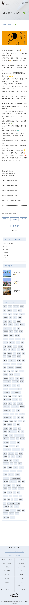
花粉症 (18, 510)
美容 (14, 328)
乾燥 (11, 428)
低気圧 (11, 421)
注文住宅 (13, 438)
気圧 (10, 396)
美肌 (23, 339)
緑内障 (20, 331)
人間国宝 (21, 467)
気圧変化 (6, 421)
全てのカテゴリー (8, 243)
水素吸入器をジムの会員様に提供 (11, 200)
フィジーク (19, 403)
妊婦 (5, 367)
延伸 (11, 496)
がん (5, 310)
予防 (14, 321)
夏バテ (15, 428)
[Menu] (26, 3)
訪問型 (5, 431)
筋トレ (10, 403)
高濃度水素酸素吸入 (16, 392)
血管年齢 (6, 389)
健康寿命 (6, 335)
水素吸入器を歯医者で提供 (9, 195)
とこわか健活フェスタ (15, 478)
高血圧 (18, 321)
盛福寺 (19, 463)
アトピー (22, 324)
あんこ (20, 453)
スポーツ (16, 389)
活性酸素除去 (18, 367)
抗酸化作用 (16, 306)
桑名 (23, 360)
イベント (15, 496)
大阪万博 (6, 460)
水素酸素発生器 (12, 360)
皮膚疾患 (16, 324)
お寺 (15, 463)
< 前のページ (5, 219)
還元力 (11, 374)
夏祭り (11, 435)
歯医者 (14, 213)
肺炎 (11, 317)
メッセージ (13, 442)
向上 (22, 449)
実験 (22, 342)
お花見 (16, 499)
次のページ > (23, 219)
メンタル (10, 492)
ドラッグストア (7, 410)
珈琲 (5, 492)
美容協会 (17, 474)
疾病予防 (17, 335)
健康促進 (13, 349)
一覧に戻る (14, 219)
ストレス (6, 513)
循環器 (5, 321)
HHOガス (6, 342)
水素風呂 (12, 339)
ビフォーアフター (8, 328)
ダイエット (6, 517)
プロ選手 (13, 364)
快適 (14, 424)
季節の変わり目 (13, 481)
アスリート (12, 446)
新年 (18, 492)
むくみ (19, 421)
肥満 (14, 353)
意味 (5, 371)
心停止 (19, 317)
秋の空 (13, 456)
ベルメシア (11, 474)
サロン (15, 346)
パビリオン (16, 460)
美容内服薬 (15, 399)
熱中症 (10, 321)
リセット (6, 496)
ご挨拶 (21, 378)
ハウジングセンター (19, 435)
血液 (5, 353)
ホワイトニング (15, 406)
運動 (22, 349)
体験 (10, 488)
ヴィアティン (7, 392)
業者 (12, 506)
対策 (23, 481)
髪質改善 (20, 346)
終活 (14, 492)
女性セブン (13, 471)
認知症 (18, 353)
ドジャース (6, 478)
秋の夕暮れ (18, 456)
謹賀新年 (12, 378)
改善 (9, 499)
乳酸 (14, 403)
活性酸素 (12, 513)
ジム (17, 213)
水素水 (15, 310)
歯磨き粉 (22, 406)
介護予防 (6, 339)
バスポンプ (17, 339)
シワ (14, 410)
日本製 (5, 306)
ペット (5, 349)
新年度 (20, 499)
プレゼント (6, 442)
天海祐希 (15, 467)
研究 (5, 346)
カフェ (14, 356)
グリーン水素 (15, 381)
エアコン (10, 424)
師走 (16, 371)
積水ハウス (6, 438)
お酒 (22, 431)
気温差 (5, 456)
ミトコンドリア (7, 381)
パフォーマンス (15, 449)
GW (4, 503)
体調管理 (14, 488)
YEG (20, 496)
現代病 (19, 396)
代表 (13, 371)
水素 (23, 353)
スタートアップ (7, 385)
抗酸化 (10, 306)
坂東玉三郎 (6, 471)
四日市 (18, 356)
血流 (5, 499)
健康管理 (18, 485)
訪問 (18, 442)
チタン (18, 342)
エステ (3, 213)
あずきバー (11, 453)
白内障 (16, 331)
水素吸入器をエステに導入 (9, 181)
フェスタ (6, 481)
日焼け (17, 410)
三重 (21, 389)
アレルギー (13, 510)
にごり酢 (14, 396)
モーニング (20, 488)
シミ (20, 399)
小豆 (16, 453)
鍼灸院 (10, 213)
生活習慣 (10, 310)
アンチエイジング (12, 431)
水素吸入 (15, 314)
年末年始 (21, 371)
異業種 (14, 385)
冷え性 (16, 513)
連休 (19, 503)
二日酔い (6, 435)
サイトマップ (21, 589)
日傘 (14, 417)
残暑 (17, 438)
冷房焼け (6, 428)
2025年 (16, 378)
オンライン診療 (7, 399)
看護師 (21, 306)
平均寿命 (12, 335)
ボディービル (7, 406)
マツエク (16, 506)
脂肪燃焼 (10, 353)
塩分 (18, 417)
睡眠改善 (19, 364)
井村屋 (5, 453)
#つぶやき (14, 231)
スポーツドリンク (8, 417)
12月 (14, 485)
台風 (22, 417)
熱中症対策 (21, 414)
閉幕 (11, 460)
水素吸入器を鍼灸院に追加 (9, 191)
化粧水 (12, 414)
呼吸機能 (6, 317)
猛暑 (5, 424)
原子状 (5, 360)
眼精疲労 (6, 331)
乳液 (16, 414)
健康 (18, 328)
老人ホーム (12, 342)
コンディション (7, 449)
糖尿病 (5, 324)
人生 (5, 356)
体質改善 (6, 378)
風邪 (19, 481)
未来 (12, 463)
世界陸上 (6, 446)
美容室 (9, 356)
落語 (5, 467)
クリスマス (17, 374)
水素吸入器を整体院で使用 (9, 186)
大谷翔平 (10, 467)
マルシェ (19, 471)
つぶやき (11, 324)
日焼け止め (6, 414)
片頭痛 (5, 396)
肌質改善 (10, 346)
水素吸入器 (6, 506)
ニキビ (5, 403)
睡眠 (23, 510)
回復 (17, 446)
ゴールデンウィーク (11, 503)
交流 (18, 385)
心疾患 (15, 317)
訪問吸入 (9, 485)
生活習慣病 (6, 510)
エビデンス (21, 314)
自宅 (19, 428)
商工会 (18, 360)
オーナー (13, 517)
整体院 (6, 213)
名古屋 (21, 381)
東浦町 (5, 488)
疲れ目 (11, 331)
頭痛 (15, 421)
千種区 (5, 474)
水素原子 (6, 374)
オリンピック (7, 364)
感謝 (9, 371)
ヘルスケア (6, 463)
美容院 (19, 310)
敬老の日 (22, 438)
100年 (11, 389)
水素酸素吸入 (11, 367)
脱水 (18, 424)
